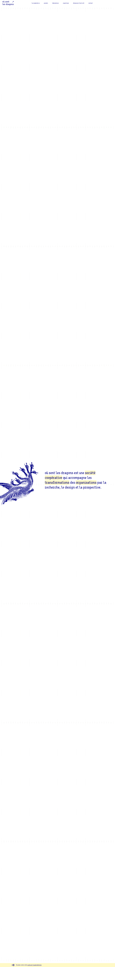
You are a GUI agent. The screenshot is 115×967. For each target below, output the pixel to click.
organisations (86, 482)
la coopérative (36, 3)
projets (46, 3)
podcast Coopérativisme (35, 965)
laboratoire (55, 3)
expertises (66, 3)
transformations (57, 482)
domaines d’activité (78, 3)
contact (90, 3)
